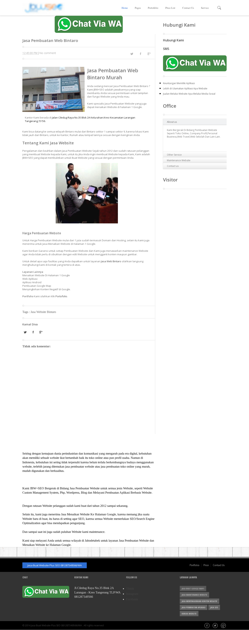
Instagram (132, 593)
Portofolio (153, 8)
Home (125, 8)
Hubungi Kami (173, 40)
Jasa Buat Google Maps (193, 588)
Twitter (215, 626)
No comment (47, 53)
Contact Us (188, 8)
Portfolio (194, 565)
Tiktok (130, 588)
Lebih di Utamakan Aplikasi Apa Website (185, 88)
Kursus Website (189, 613)
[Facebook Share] (140, 53)
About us (172, 122)
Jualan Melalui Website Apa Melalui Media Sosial (189, 93)
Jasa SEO (214, 607)
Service (205, 8)
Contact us (173, 166)
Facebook (132, 599)
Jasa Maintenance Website (194, 594)
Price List (170, 8)
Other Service (174, 154)
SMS (166, 49)
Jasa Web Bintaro (111, 261)
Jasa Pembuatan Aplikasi (193, 607)
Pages (138, 8)
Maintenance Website (178, 160)
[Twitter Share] (131, 53)
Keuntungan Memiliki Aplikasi (179, 83)
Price (206, 565)
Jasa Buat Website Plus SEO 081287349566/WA (54, 565)
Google (224, 626)
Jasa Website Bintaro (43, 312)
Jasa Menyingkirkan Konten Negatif (199, 601)
